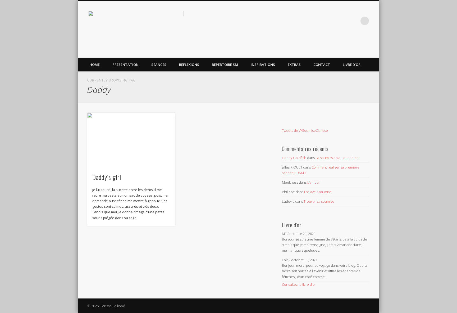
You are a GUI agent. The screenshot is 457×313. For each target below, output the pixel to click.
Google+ (354, 21)
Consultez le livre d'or (299, 284)
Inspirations (263, 64)
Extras (294, 64)
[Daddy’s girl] (131, 140)
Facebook (332, 21)
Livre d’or (351, 64)
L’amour (313, 182)
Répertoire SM (225, 64)
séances (158, 64)
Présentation (125, 64)
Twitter (343, 21)
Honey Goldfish (294, 157)
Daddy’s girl (106, 177)
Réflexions (189, 64)
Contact (321, 64)
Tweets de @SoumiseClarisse (305, 130)
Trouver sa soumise (319, 201)
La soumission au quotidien (337, 157)
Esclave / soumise (318, 191)
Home (94, 64)
